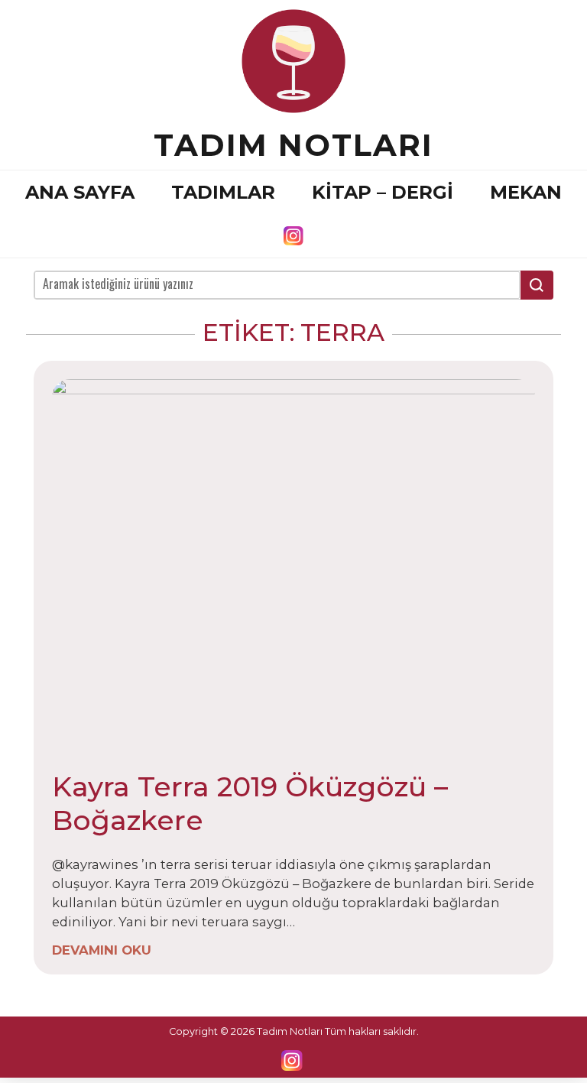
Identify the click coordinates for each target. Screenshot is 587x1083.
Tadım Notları (293, 145)
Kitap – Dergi (382, 192)
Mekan (526, 192)
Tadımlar (223, 192)
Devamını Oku (101, 949)
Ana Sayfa (80, 192)
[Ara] (537, 285)
